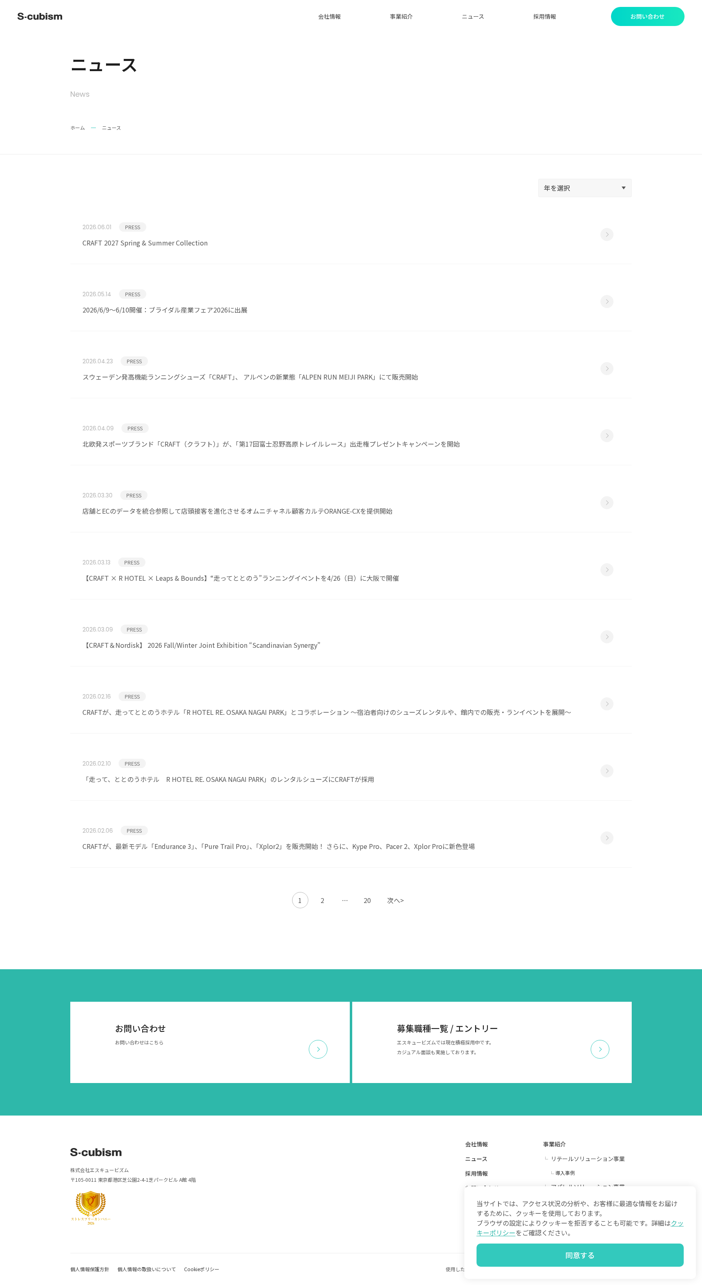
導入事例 (565, 1172)
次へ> (395, 900)
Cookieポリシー (201, 1268)
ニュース (473, 16)
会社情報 (329, 16)
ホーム (77, 127)
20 (367, 900)
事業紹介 (401, 16)
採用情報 (544, 16)
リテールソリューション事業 (588, 1159)
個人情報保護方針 (89, 1268)
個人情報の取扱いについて (146, 1268)
